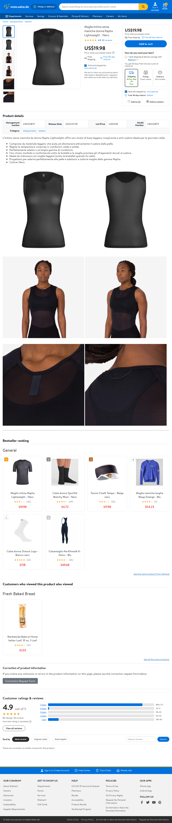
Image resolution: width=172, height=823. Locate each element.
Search (163, 739)
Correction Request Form (20, 681)
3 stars (43, 712)
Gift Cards (42, 804)
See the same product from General (151, 574)
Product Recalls (79, 804)
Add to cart (146, 44)
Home (5, 21)
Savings (40, 16)
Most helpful (61, 739)
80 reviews (107, 40)
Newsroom (8, 795)
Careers (110, 16)
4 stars (43, 708)
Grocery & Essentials (58, 16)
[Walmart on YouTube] (154, 803)
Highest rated (40, 739)
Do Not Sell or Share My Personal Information (117, 809)
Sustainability (9, 804)
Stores (40, 790)
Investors (7, 799)
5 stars (43, 705)
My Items (122, 16)
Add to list (136, 101)
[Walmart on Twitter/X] (148, 803)
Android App (146, 790)
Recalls (75, 795)
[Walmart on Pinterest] (160, 803)
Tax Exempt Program (81, 809)
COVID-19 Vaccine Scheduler (86, 786)
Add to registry (157, 101)
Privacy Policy (112, 790)
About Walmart (10, 786)
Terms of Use (112, 786)
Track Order (105, 770)
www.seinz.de (90, 67)
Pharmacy (97, 16)
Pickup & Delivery (80, 16)
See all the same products (156, 659)
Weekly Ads (126, 770)
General (28, 21)
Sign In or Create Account (57, 770)
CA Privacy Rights (114, 795)
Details (150, 95)
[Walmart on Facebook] (142, 803)
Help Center (84, 770)
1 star (44, 719)
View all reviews (14, 728)
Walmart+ (42, 799)
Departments (15, 16)
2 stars (43, 716)
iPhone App (145, 786)
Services (29, 16)
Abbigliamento (16, 21)
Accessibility (77, 799)
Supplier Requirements (14, 809)
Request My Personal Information (116, 801)
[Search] (143, 6)
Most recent (20, 739)
